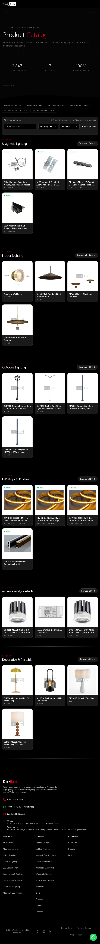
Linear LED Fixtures (44, 861)
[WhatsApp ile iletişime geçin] (93, 937)
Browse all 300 (86, 143)
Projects (39, 899)
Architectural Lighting (45, 880)
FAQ (70, 855)
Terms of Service (84, 928)
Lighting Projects (43, 849)
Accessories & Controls (15, 110)
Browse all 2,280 (85, 255)
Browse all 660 (86, 367)
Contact (39, 905)
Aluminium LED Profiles (12, 893)
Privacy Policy (67, 928)
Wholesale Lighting (44, 874)
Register (72, 849)
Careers (39, 912)
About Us (40, 886)
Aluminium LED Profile (45, 868)
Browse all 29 (86, 659)
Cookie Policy (76, 935)
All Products (8, 843)
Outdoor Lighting (56, 105)
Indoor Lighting (34, 105)
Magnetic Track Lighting (46, 855)
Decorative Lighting (11, 886)
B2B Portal (72, 843)
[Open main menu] (95, 4)
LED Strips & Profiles (80, 105)
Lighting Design (42, 843)
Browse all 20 (86, 479)
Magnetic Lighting (13, 105)
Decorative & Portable (43, 110)
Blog (38, 893)
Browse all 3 (87, 591)
